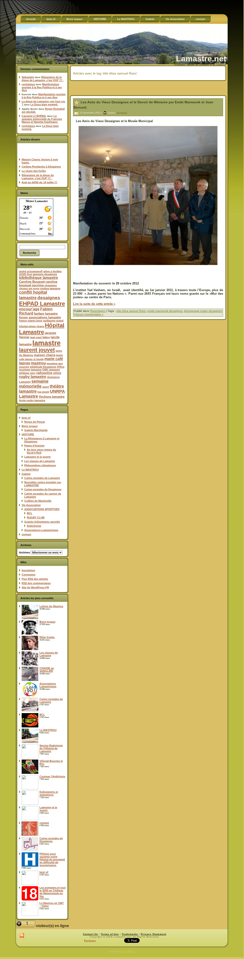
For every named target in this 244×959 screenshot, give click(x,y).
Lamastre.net (201, 58)
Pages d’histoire (34, 445)
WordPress (129, 951)
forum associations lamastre (40, 317)
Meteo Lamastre (37, 201)
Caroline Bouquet (32, 281)
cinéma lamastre (50, 288)
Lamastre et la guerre (37, 456)
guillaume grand (53, 320)
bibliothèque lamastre (38, 278)
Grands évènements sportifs (42, 521)
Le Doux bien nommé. (44, 104)
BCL (29, 513)
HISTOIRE (28, 434)
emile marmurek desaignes (165, 311)
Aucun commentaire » (89, 314)
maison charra (44, 355)
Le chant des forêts (34, 170)
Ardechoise (34, 525)
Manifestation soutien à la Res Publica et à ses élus (42, 87)
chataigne (50, 285)
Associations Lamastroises (41, 530)
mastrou (38, 363)
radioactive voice (48, 373)
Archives (24, 552)
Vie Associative (31, 505)
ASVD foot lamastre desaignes (38, 274)
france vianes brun (30, 320)
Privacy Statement (153, 934)
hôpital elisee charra (31, 326)
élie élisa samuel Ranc (131, 311)
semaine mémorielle (34, 384)
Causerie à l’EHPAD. (34, 115)
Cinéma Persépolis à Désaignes (41, 166)
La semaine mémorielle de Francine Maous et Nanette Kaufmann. (42, 118)
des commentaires (36, 583)
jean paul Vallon (40, 337)
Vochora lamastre (51, 396)
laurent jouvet (37, 350)
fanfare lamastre (46, 313)
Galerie (26, 473)
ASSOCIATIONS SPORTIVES (41, 509)
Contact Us (90, 934)
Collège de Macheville (37, 500)
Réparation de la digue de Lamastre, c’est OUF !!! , (43, 79)
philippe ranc (27, 373)
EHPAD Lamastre (42, 303)
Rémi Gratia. (47, 637)
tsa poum (43, 391)
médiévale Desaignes (43, 366)
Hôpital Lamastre (41, 328)
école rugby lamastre (32, 400)
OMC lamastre (51, 369)
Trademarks (130, 934)
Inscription (28, 570)
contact (26, 534)
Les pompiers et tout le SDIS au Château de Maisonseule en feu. (52, 892)
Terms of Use (110, 934)
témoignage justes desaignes (203, 311)
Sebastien (28, 77)
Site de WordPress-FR (35, 587)
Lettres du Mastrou (51, 606)
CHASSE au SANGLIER (46, 669)
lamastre (46, 343)
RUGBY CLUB (35, 517)
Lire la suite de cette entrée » (94, 304)
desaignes (48, 297)
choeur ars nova (29, 288)
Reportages (97, 311)
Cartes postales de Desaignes (42, 489)
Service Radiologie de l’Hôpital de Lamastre (51, 748)
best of (26, 417)
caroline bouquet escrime (38, 283)
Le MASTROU (30, 469)
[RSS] (22, 936)
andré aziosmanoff (31, 271)
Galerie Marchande (36, 430)
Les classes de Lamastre (39, 461)
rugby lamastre (32, 377)
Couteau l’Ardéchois (52, 776)
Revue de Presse (34, 421)
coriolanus (28, 84)
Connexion (28, 574)
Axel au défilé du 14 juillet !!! (39, 182)
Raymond (122, 112)
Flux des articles (35, 578)
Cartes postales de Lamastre (42, 478)
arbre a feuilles (52, 271)
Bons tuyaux (30, 426)
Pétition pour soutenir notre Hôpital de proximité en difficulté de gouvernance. (52, 859)
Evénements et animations (48, 793)
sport (45, 386)
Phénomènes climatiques (40, 465)
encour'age (29, 309)
